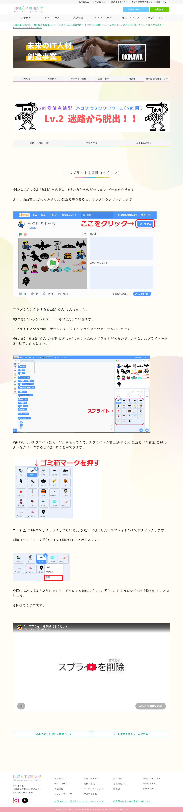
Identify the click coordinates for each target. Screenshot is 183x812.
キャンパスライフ (105, 17)
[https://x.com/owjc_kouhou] (25, 800)
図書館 (116, 789)
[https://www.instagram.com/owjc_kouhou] (16, 800)
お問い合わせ (61, 801)
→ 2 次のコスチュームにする (130, 734)
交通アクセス (162, 2)
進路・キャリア (131, 17)
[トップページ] (41, 9)
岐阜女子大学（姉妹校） (139, 801)
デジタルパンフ (135, 9)
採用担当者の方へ (119, 2)
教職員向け (119, 801)
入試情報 (78, 17)
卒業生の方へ (101, 2)
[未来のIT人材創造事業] (91, 52)
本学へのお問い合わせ (142, 2)
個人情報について (79, 801)
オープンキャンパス (157, 17)
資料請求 (159, 9)
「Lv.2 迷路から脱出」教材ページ (52, 734)
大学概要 (26, 17)
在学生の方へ (85, 2)
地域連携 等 (119, 784)
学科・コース (52, 17)
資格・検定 (89, 784)
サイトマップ (97, 801)
